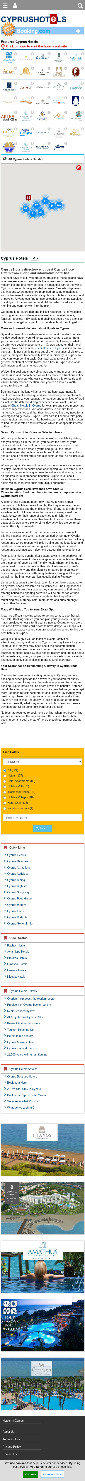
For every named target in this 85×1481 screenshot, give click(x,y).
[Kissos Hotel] (9, 147)
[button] (29, 197)
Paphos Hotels (16, 945)
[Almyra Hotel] (26, 87)
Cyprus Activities (18, 873)
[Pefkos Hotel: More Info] (65, 83)
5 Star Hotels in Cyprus (49, 348)
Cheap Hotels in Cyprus (26, 405)
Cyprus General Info (19, 923)
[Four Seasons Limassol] (9, 57)
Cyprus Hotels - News (23, 991)
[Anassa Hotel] (26, 57)
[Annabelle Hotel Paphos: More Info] (49, 129)
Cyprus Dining (16, 880)
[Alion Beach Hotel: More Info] (65, 112)
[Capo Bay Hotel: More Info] (49, 83)
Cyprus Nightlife (17, 886)
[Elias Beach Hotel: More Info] (15, 129)
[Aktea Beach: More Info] (15, 112)
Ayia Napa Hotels (18, 951)
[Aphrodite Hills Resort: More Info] (15, 83)
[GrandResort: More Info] (49, 54)
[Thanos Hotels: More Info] (49, 98)
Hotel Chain (18, 802)
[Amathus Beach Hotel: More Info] (82, 54)
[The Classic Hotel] (76, 116)
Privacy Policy (12, 1446)
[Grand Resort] (42, 1384)
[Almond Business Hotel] (26, 101)
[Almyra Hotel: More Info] (32, 83)
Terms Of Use (11, 1439)
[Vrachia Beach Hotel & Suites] (76, 132)
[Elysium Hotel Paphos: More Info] (49, 68)
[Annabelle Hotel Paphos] (42, 132)
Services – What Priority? (23, 1101)
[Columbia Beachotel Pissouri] (76, 101)
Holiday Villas (18, 786)
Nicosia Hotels (16, 976)
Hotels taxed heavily (20, 1035)
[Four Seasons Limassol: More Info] (15, 54)
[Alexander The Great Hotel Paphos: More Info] (49, 112)
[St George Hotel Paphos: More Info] (65, 129)
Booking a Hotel (17, 1082)
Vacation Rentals (20, 808)
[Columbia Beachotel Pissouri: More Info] (82, 98)
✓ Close (30, 1474)
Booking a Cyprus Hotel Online (26, 1095)
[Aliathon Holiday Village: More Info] (82, 83)
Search (44, 828)
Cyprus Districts (17, 917)
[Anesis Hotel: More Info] (65, 98)
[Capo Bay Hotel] (42, 87)
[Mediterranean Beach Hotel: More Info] (15, 98)
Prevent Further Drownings (24, 1023)
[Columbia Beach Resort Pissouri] (59, 71)
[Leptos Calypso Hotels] (26, 132)
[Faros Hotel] (59, 147)
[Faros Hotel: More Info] (65, 143)
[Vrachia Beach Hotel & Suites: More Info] (82, 129)
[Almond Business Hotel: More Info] (32, 98)
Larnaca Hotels (16, 970)
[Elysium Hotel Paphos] (42, 71)
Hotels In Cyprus (13, 1420)
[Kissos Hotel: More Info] (15, 143)
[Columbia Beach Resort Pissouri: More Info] (65, 68)
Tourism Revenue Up (20, 1029)
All (13, 770)
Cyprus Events (16, 855)
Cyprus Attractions (19, 867)
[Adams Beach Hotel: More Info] (32, 68)
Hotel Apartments (21, 781)
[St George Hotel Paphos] (59, 132)
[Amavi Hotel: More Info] (15, 68)
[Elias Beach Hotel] (9, 132)
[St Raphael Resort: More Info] (82, 68)
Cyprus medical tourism (22, 1048)
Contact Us (10, 1454)
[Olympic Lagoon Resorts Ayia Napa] (26, 147)
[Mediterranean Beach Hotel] (9, 101)
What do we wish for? (20, 1107)
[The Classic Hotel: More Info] (82, 112)
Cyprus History (16, 904)
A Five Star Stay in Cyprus (24, 1089)
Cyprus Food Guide (19, 898)
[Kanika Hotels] (42, 147)
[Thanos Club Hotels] (42, 1150)
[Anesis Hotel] (59, 101)
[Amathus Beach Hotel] (76, 57)
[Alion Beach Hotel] (59, 116)
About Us (8, 1431)
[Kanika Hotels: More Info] (49, 143)
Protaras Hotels (17, 958)
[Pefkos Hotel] (59, 87)
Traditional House (21, 791)
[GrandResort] (42, 57)
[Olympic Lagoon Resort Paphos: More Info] (32, 112)
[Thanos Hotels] (42, 101)
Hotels (15, 775)
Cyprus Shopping (18, 892)
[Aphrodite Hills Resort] (9, 87)
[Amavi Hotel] (9, 71)
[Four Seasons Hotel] (42, 1325)
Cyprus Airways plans (20, 1042)
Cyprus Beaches (17, 861)
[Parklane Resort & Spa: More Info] (65, 54)
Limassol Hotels (17, 964)
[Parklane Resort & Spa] (59, 57)
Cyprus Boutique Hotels (22, 1076)
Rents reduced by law (20, 1011)
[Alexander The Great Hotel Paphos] (42, 116)
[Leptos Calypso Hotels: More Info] (32, 129)
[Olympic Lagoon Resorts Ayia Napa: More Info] (32, 143)
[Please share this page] (35, 258)
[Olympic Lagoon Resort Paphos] (26, 116)
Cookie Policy (52, 1474)
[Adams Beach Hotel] (26, 71)
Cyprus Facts (15, 911)
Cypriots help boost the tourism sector (31, 998)
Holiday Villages (21, 797)
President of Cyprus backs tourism (29, 1004)
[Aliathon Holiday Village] (76, 87)
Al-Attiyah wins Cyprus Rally (25, 1017)
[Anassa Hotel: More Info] (32, 54)
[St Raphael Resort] (76, 71)
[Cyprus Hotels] (33, 12)
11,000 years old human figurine (27, 1054)
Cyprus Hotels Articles (23, 1069)
